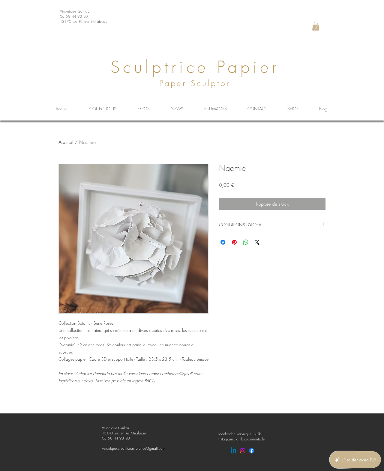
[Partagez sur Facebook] (222, 242)
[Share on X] (257, 242)
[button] (316, 26)
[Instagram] (242, 450)
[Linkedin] (233, 450)
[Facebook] (251, 450)
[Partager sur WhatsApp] (245, 242)
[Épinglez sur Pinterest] (234, 242)
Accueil (65, 142)
